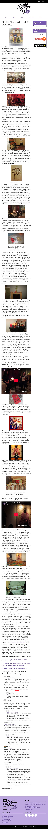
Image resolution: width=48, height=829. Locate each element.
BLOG (22, 18)
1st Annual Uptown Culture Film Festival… (14, 668)
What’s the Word (6, 820)
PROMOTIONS (14, 659)
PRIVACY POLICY (32, 826)
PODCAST (31, 17)
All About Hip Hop (6, 819)
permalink (9, 660)
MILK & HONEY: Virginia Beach (32, 807)
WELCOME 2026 (29, 809)
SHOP (40, 17)
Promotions (5, 822)
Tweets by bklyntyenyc (39, 26)
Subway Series (6, 817)
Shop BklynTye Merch (7, 816)
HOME (5, 17)
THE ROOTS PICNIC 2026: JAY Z (33, 803)
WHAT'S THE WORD (22, 659)
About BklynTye (6, 814)
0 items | (41, 1)
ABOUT (13, 17)
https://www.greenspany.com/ (9, 62)
